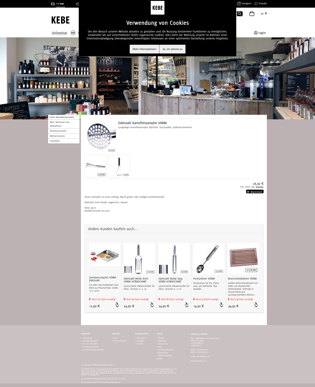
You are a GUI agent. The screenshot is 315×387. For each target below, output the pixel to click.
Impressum (162, 344)
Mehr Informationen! (144, 49)
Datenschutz (163, 352)
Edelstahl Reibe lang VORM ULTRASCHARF (170, 280)
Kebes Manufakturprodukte (62, 117)
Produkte (140, 341)
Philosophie (141, 338)
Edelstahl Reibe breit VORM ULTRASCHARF (136, 280)
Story (115, 338)
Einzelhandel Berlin (91, 347)
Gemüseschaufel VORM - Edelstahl (103, 279)
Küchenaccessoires (58, 131)
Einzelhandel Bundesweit (93, 350)
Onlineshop (87, 338)
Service (160, 334)
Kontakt (161, 338)
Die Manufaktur (141, 334)
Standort (140, 344)
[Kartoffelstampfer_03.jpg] (119, 166)
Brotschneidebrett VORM (242, 278)
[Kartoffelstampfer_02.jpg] (96, 166)
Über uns (116, 334)
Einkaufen (85, 334)
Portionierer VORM (204, 278)
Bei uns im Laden (90, 344)
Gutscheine (55, 141)
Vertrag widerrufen (90, 341)
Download (162, 341)
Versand (259, 187)
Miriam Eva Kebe (120, 341)
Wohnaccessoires (57, 136)
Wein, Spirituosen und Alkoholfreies (59, 124)
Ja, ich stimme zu (172, 49)
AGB (160, 347)
